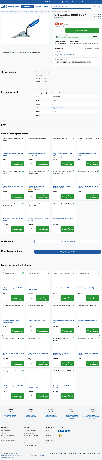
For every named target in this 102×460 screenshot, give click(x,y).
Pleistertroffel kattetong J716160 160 (63, 321)
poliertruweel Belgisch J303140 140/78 (13, 187)
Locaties (99, 2)
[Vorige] (2, 185)
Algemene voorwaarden (8, 455)
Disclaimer (4, 457)
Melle (58, 51)
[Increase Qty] (4, 163)
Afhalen (48, 433)
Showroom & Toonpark (31, 435)
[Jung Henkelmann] (97, 17)
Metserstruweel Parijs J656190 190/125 (88, 354)
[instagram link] (62, 431)
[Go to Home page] (10, 7)
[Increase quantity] (64, 30)
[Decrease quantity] (56, 30)
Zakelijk (90, 2)
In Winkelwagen (18, 163)
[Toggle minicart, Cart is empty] (99, 7)
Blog (25, 440)
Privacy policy (19, 455)
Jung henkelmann (57, 108)
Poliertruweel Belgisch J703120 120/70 (38, 354)
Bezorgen (49, 435)
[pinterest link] (66, 431)
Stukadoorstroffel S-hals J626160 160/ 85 (11, 321)
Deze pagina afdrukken (67, 242)
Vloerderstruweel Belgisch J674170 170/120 (36, 154)
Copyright (10, 457)
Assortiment (26, 6)
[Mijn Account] (95, 7)
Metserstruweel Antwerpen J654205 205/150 (36, 386)
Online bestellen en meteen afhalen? (65, 54)
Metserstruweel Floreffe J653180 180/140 (38, 219)
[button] (57, 19)
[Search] (89, 7)
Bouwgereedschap (15, 12)
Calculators (27, 438)
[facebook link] (59, 431)
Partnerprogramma (30, 445)
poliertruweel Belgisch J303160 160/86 (13, 154)
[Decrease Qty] (9, 163)
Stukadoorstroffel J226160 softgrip (61, 386)
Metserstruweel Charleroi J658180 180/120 (36, 187)
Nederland (41, 455)
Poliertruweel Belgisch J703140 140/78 (13, 386)
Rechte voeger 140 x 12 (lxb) (87, 288)
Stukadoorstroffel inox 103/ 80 (88, 321)
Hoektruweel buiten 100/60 (61, 288)
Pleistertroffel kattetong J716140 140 (13, 354)
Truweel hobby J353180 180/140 (63, 219)
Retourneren (50, 438)
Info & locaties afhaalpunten (63, 56)
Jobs (25, 443)
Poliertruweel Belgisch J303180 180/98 (63, 154)
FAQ (78, 2)
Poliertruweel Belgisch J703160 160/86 (13, 288)
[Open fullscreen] (25, 29)
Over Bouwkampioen (30, 430)
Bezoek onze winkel (29, 433)
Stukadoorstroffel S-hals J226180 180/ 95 (61, 354)
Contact (84, 2)
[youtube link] (69, 431)
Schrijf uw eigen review (67, 252)
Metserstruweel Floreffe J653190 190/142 (13, 219)
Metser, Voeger (39, 12)
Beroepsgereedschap (28, 12)
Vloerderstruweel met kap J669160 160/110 (61, 187)
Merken (38, 6)
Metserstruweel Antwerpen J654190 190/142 (36, 288)
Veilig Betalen (50, 440)
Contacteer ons (51, 443)
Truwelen (47, 12)
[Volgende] (99, 185)
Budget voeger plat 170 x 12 (36, 321)
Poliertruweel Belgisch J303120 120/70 (88, 154)
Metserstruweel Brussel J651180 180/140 (88, 187)
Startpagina (4, 12)
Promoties (46, 6)
